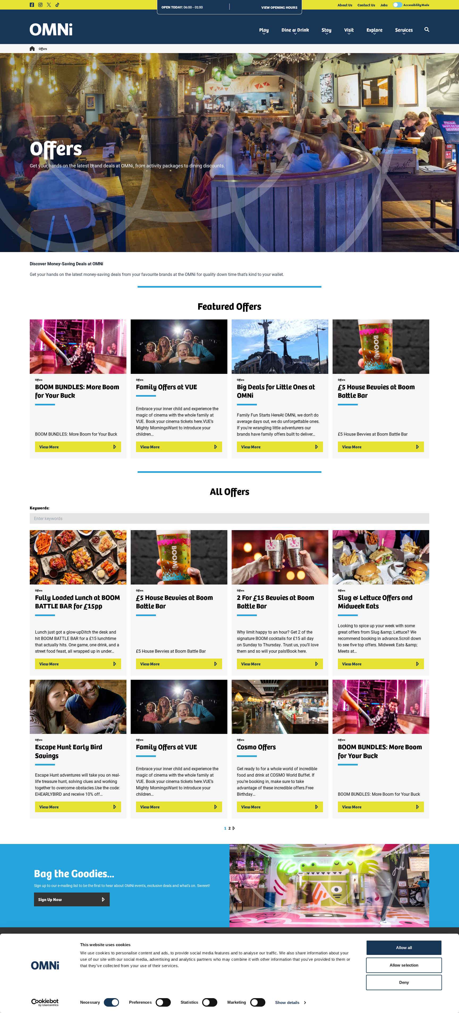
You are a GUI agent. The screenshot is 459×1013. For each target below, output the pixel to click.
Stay (327, 29)
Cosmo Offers (256, 746)
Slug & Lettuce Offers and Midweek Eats (375, 601)
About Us (345, 4)
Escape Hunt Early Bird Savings (68, 751)
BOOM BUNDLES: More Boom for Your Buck (77, 391)
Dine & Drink (295, 29)
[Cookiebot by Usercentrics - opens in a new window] (45, 1003)
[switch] (163, 1002)
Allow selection (404, 965)
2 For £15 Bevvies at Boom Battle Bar (275, 601)
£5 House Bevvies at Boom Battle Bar (376, 391)
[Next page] (234, 828)
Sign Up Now (50, 899)
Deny (404, 982)
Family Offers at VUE (166, 386)
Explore (374, 29)
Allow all (404, 947)
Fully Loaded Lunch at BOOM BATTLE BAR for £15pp (77, 601)
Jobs (384, 4)
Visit (349, 29)
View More (49, 447)
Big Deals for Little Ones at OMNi (276, 391)
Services (404, 29)
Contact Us (366, 4)
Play (264, 29)
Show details (287, 1002)
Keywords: (39, 508)
